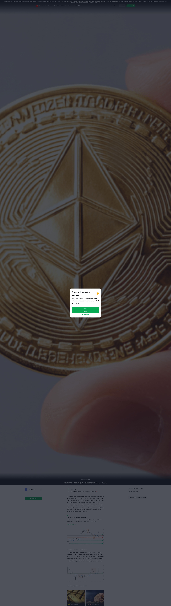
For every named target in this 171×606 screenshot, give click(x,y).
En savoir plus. (76, 303)
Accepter (85, 308)
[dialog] (85, 303)
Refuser (85, 311)
